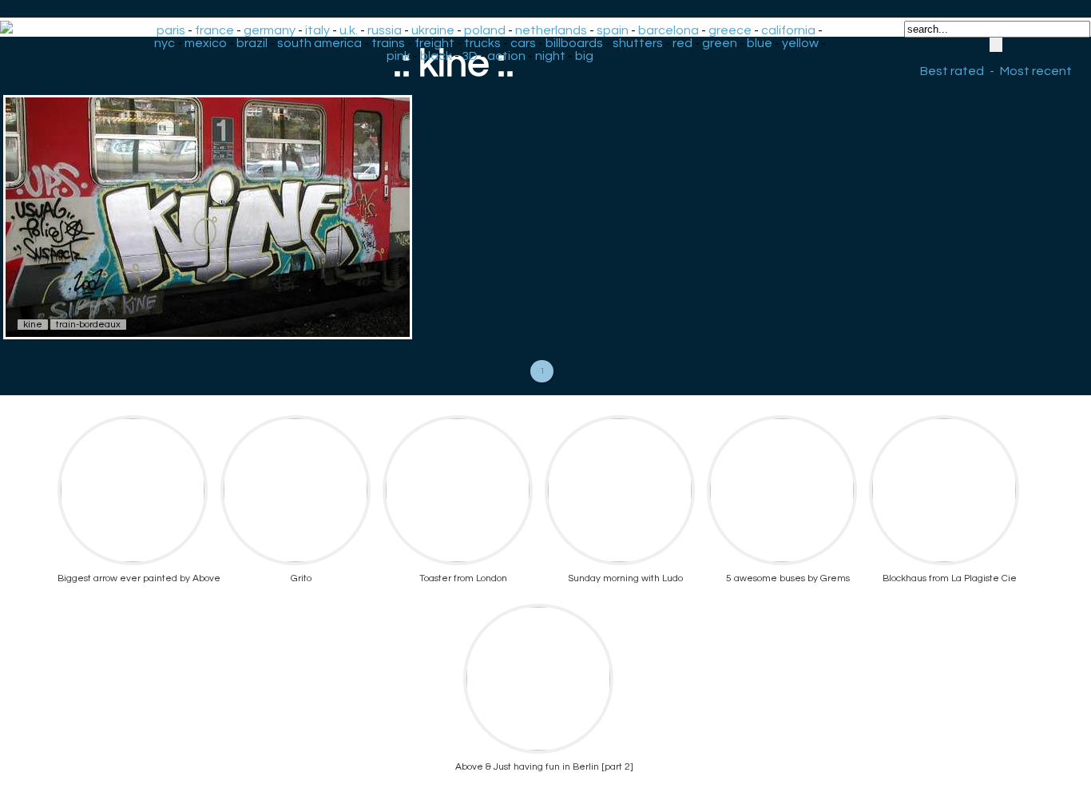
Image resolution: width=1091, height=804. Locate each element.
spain (613, 30)
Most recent (1036, 71)
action (506, 56)
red (682, 43)
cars (523, 43)
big (584, 56)
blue (759, 43)
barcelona (668, 30)
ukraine (432, 30)
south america (319, 43)
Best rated (952, 71)
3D (470, 56)
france (214, 30)
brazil (252, 43)
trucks (482, 43)
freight (434, 43)
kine (32, 324)
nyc (164, 43)
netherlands (551, 30)
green (719, 43)
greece (730, 30)
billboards (574, 43)
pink (399, 56)
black (436, 56)
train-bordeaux (88, 324)
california (788, 30)
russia (384, 30)
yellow (800, 43)
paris (171, 30)
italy (317, 30)
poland (485, 30)
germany (270, 30)
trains (388, 43)
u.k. (348, 30)
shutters (638, 43)
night (550, 56)
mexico (205, 43)
